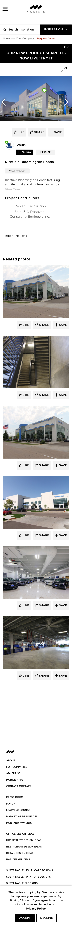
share (38, 132)
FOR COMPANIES (16, 767)
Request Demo (46, 38)
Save (62, 325)
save (57, 132)
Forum (10, 804)
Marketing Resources (22, 816)
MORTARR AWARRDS (19, 823)
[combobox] (56, 29)
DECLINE (46, 918)
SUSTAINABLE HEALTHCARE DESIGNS (29, 870)
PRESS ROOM (14, 797)
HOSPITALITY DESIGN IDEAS (23, 840)
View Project (17, 171)
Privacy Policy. (36, 908)
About (10, 760)
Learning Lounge (18, 810)
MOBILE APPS (14, 780)
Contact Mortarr (19, 786)
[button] (5, 8)
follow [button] (26, 152)
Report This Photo (16, 236)
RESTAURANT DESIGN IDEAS (24, 846)
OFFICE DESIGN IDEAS (20, 834)
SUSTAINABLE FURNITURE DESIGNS (28, 877)
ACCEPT (25, 918)
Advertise (13, 773)
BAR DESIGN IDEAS (18, 859)
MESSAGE (45, 152)
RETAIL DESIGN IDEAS (20, 853)
